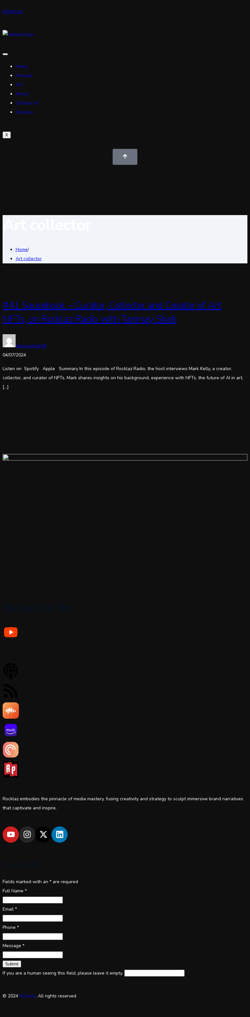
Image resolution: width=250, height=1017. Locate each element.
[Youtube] (11, 834)
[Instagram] (27, 834)
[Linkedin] (59, 834)
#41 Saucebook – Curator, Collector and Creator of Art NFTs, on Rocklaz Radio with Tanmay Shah (112, 312)
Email (10, 909)
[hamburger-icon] (5, 54)
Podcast (24, 75)
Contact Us (27, 103)
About (22, 94)
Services (24, 112)
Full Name (15, 891)
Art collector (29, 259)
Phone (11, 927)
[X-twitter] (43, 834)
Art (19, 85)
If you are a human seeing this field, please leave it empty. (63, 973)
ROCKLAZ (13, 11)
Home (22, 66)
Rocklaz (27, 996)
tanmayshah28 (31, 346)
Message (13, 946)
